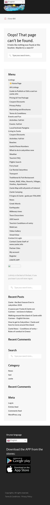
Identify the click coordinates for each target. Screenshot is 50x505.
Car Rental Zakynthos (18, 170)
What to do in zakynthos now (21, 150)
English (13, 440)
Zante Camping (15, 192)
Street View (14, 235)
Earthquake (14, 207)
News (11, 200)
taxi (9, 375)
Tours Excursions (16, 215)
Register (12, 256)
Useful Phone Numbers (19, 146)
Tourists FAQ (14, 158)
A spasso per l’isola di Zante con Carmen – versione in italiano (21, 310)
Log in (10, 403)
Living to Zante (14, 131)
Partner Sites (14, 248)
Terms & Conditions (17, 113)
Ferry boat (13, 166)
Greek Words (15, 204)
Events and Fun (14, 116)
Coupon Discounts (17, 102)
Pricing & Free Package (18, 98)
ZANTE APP (14, 260)
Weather (13, 154)
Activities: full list (16, 120)
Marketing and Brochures (20, 109)
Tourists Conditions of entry (21, 223)
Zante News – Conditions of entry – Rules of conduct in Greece (23, 330)
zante (10, 379)
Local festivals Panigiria (19, 128)
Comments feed (15, 411)
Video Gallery (15, 231)
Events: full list (15, 124)
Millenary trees (15, 211)
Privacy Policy (15, 105)
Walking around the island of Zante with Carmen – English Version (25, 316)
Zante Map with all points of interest (24, 188)
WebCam (13, 227)
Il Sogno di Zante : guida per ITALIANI (25, 196)
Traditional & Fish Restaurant (21, 177)
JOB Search (14, 219)
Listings (11, 80)
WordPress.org (14, 415)
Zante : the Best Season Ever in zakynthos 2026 (21, 303)
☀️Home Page (15, 83)
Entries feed (13, 407)
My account (14, 252)
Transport (13, 173)
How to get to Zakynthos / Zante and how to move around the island (23, 323)
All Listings (14, 87)
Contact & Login (15, 238)
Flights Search (15, 162)
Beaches (12, 142)
